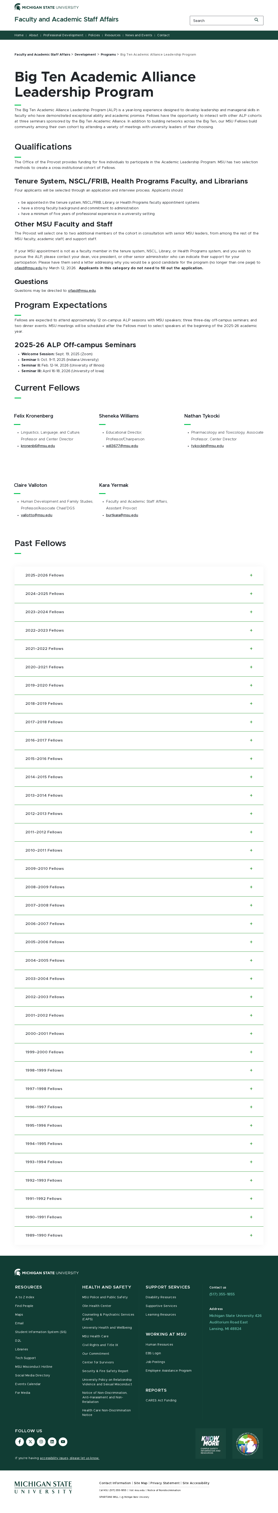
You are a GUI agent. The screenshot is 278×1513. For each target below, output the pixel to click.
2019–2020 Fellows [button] (44, 685)
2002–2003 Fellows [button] (44, 997)
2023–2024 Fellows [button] (44, 612)
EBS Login (153, 1353)
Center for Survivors (98, 1362)
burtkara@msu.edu (122, 515)
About (33, 35)
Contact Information (115, 1483)
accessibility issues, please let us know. (69, 1458)
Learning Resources (161, 1314)
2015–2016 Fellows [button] (44, 759)
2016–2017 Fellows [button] (44, 740)
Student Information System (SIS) (41, 1332)
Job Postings (155, 1362)
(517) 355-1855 (222, 1294)
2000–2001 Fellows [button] (44, 1034)
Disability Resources (161, 1297)
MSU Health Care (95, 1336)
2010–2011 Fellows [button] (43, 850)
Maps (19, 1314)
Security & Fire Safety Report (105, 1371)
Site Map (141, 1483)
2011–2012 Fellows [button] (43, 832)
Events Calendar (28, 1384)
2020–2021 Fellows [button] (44, 667)
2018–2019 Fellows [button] (44, 704)
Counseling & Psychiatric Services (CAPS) (108, 1317)
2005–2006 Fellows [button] (44, 942)
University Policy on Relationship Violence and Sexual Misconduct (107, 1382)
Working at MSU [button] (166, 1334)
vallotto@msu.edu (36, 515)
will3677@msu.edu (122, 446)
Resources (113, 35)
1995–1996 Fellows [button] (43, 1126)
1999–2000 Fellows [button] (44, 1052)
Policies (94, 35)
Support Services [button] (168, 1287)
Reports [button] (156, 1390)
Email (19, 1323)
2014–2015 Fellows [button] (44, 777)
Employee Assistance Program (169, 1370)
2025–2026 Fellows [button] (44, 575)
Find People (24, 1306)
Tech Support (25, 1358)
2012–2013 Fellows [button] (44, 814)
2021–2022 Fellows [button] (44, 649)
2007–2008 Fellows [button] (45, 905)
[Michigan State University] (47, 6)
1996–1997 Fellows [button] (43, 1107)
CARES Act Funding (161, 1400)
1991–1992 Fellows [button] (43, 1199)
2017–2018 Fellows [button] (44, 722)
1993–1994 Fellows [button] (43, 1162)
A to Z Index (24, 1297)
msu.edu (140, 1490)
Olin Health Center (97, 1306)
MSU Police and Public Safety (105, 1297)
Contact (163, 35)
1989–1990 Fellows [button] (44, 1235)
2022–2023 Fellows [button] (44, 631)
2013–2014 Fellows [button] (44, 796)
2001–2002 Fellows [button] (44, 1015)
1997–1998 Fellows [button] (43, 1089)
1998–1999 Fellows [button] (43, 1070)
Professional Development (63, 35)
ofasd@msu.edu (28, 268)
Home (19, 35)
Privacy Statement (165, 1483)
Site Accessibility (196, 1483)
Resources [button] (28, 1287)
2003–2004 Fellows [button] (45, 979)
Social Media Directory (32, 1375)
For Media (22, 1392)
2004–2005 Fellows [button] (45, 961)
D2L (18, 1340)
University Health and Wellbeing (107, 1327)
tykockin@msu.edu (207, 446)
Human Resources (159, 1344)
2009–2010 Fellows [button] (44, 869)
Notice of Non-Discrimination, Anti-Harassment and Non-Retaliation (104, 1397)
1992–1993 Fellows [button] (43, 1181)
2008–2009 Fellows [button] (45, 887)
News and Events (139, 35)
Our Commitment (95, 1353)
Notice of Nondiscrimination (164, 1490)
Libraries (21, 1349)
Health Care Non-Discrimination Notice (106, 1413)
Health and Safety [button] (106, 1287)
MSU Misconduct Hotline (34, 1366)
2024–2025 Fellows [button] (44, 594)
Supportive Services (161, 1306)
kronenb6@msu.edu (38, 446)
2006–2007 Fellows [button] (45, 924)
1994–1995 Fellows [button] (43, 1144)
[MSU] (139, 1277)
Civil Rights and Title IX (100, 1345)
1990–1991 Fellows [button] (43, 1217)
